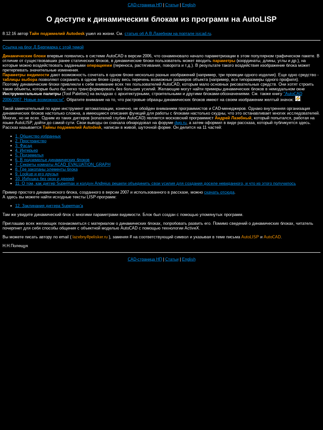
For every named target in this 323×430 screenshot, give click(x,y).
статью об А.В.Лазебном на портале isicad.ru (168, 33)
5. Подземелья (29, 155)
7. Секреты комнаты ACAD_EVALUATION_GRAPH (62, 164)
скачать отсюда (219, 192)
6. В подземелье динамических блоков (52, 159)
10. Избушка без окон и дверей (44, 178)
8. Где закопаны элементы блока (46, 169)
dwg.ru (180, 122)
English (189, 5)
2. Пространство (30, 141)
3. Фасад (23, 145)
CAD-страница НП (145, 5)
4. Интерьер (26, 150)
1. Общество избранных (38, 136)
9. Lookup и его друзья (36, 174)
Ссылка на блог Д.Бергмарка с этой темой (43, 47)
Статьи (172, 5)
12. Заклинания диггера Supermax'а (49, 205)
